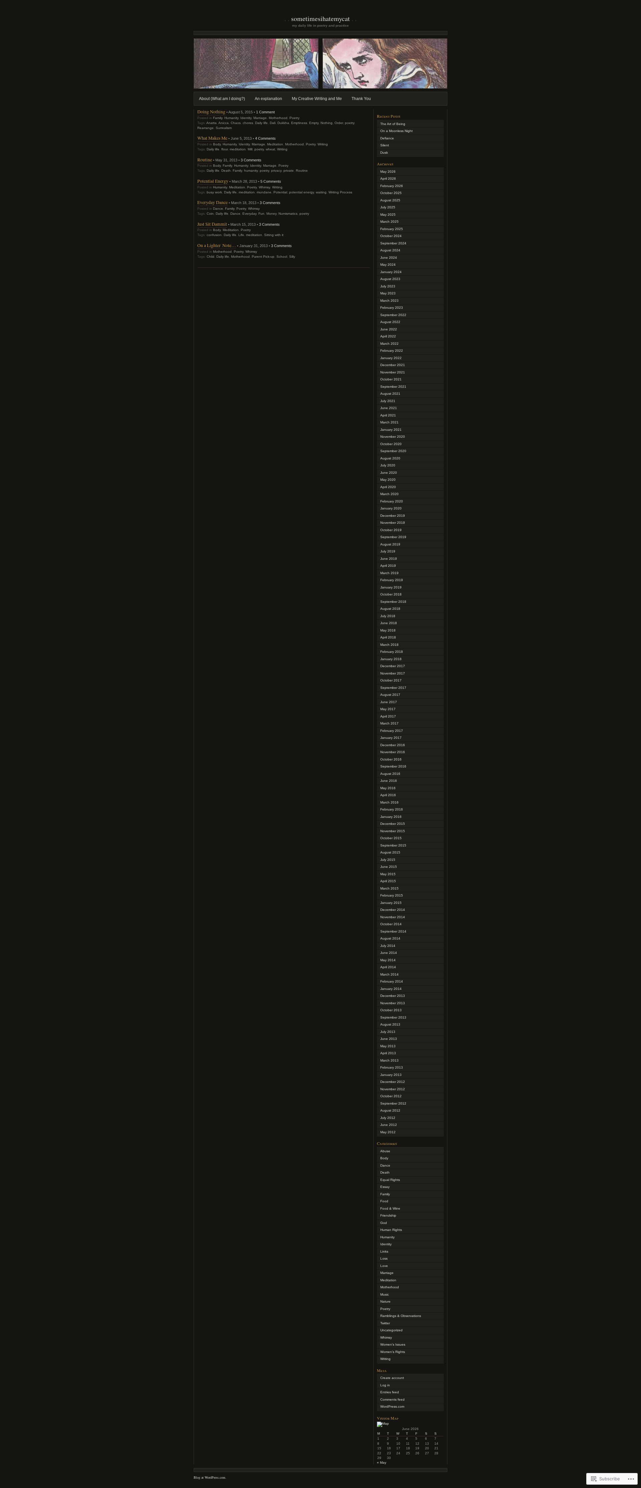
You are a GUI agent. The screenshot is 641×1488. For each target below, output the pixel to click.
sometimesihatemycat (320, 18)
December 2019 (392, 515)
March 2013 (389, 1060)
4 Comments (265, 138)
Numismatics (287, 213)
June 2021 (388, 408)
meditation (238, 149)
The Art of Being (392, 124)
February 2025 (391, 229)
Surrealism (224, 128)
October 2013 (391, 1010)
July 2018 (387, 616)
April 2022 (388, 336)
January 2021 (391, 429)
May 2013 (388, 1046)
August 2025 (390, 200)
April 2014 (388, 967)
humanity (251, 170)
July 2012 (387, 1118)
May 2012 (388, 1132)
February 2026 (391, 186)
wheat (270, 149)
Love (384, 1266)
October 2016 (391, 759)
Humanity (231, 118)
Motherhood (278, 118)
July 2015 (387, 860)
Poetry (294, 118)
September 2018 (393, 601)
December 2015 (392, 824)
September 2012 (393, 1103)
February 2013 (391, 1067)
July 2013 (387, 1032)
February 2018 (391, 651)
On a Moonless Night (396, 131)
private (288, 170)
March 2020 (389, 494)
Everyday (249, 213)
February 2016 (391, 809)
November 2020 (392, 436)
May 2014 (388, 960)
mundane (264, 192)
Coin (210, 213)
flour (224, 149)
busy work (214, 192)
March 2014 (389, 974)
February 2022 (391, 350)
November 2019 (392, 522)
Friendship (388, 1215)
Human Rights (391, 1230)
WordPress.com (392, 1406)
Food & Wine (390, 1208)
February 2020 (391, 501)
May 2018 (388, 630)
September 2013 (393, 1017)
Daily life (261, 123)
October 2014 (391, 924)
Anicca (223, 123)
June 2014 (388, 953)
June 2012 (388, 1125)
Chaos (236, 123)
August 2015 (390, 852)
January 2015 (391, 903)
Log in (385, 1385)
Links (384, 1251)
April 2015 (388, 881)
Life (241, 235)
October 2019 (391, 530)
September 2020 (393, 451)
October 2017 (391, 680)
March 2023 (389, 300)
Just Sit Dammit (212, 224)
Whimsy (264, 187)
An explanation (268, 98)
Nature (385, 1301)
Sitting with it (273, 235)
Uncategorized (391, 1330)
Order (339, 123)
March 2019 (389, 573)
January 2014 (391, 989)
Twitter (385, 1323)
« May (381, 1462)
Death (226, 170)
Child (210, 256)
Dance (218, 208)
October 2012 (391, 1096)
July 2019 (387, 551)
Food (384, 1201)
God (383, 1223)
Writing (322, 144)
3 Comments (251, 160)
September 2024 (393, 243)
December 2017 (392, 666)
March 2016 (389, 802)
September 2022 (393, 315)
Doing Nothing (211, 111)
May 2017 (388, 709)
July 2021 (387, 401)
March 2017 (389, 723)
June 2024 (388, 257)
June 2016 (388, 781)
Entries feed (389, 1392)
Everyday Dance (212, 202)
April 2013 (388, 1053)
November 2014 (392, 917)
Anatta (211, 123)
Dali (272, 123)
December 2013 (392, 996)
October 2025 (391, 193)
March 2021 (389, 422)
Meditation (275, 144)
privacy (276, 170)
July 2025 (387, 207)
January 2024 (391, 272)
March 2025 (389, 221)
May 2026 (388, 171)
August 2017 (390, 694)
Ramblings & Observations (400, 1316)
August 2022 (390, 322)
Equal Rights (390, 1180)
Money (271, 213)
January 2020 (391, 508)
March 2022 (389, 343)
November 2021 (392, 372)
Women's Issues (392, 1344)
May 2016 (388, 788)
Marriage (260, 118)
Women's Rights (392, 1352)
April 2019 (388, 565)
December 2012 (392, 1082)
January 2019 (391, 587)
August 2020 (390, 458)
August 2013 (390, 1024)
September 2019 (393, 537)
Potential (280, 192)
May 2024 (388, 264)
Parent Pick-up (263, 256)
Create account (392, 1378)
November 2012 (392, 1089)
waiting (321, 192)
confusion (214, 235)
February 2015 (391, 895)
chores (248, 123)
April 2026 (388, 178)
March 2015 (389, 888)
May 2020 (388, 479)
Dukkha (283, 123)
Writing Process (340, 192)
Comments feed (392, 1399)
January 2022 (391, 358)
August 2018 (390, 608)
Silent (384, 145)
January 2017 (391, 737)
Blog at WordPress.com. (210, 1477)
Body (217, 144)
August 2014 (390, 938)
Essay (385, 1187)
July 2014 (387, 946)
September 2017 (393, 687)
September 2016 (393, 766)
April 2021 (388, 415)
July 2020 (387, 465)
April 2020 (388, 487)
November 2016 (392, 752)
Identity (245, 118)
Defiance (387, 138)
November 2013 (392, 1003)
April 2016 (388, 795)
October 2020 (391, 444)
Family (217, 118)
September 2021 (393, 386)
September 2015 (393, 845)
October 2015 (391, 838)
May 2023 (388, 293)
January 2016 (391, 817)
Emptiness (299, 123)
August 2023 (390, 279)
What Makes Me (212, 138)
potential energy (301, 192)
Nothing (326, 123)
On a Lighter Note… (216, 245)
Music (384, 1294)
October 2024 (391, 236)
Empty (313, 123)
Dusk (384, 152)
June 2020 (388, 472)
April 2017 (388, 716)
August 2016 (390, 774)
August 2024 (390, 250)
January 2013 (391, 1075)
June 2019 (388, 558)
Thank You (361, 98)
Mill (250, 149)
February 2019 (391, 580)
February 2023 (391, 307)
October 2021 (391, 379)
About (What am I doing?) (222, 98)
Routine (204, 159)
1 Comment (265, 112)
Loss (384, 1258)
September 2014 (393, 931)
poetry (349, 123)
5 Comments (270, 181)
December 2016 (392, 745)
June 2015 (388, 867)
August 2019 (390, 544)
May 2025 (388, 214)
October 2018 (391, 594)
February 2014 (391, 981)
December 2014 (392, 910)
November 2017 (392, 673)
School (281, 256)
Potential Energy (212, 181)
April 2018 (388, 637)
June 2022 (388, 329)
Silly (292, 256)
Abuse (385, 1151)
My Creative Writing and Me (317, 98)
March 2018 (389, 644)
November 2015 (392, 831)
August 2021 (390, 393)
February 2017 (391, 730)
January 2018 (391, 659)
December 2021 (392, 365)
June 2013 (388, 1039)
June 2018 (388, 623)
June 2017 (388, 702)
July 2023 (387, 286)
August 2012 (390, 1110)
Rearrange (205, 128)
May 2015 (388, 874)
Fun (261, 213)
